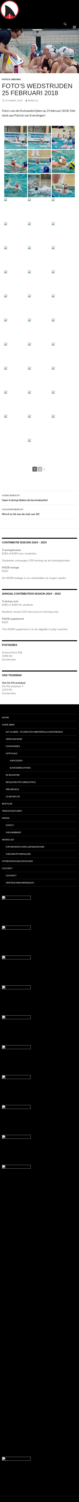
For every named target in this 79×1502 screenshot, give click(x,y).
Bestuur (7, 803)
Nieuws (16, 79)
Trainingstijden (12, 810)
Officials (11, 753)
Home (5, 717)
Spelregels (12, 789)
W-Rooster (13, 774)
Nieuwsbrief (13, 832)
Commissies (13, 746)
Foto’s (10, 825)
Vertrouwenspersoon (20, 882)
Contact (7, 868)
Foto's (6, 79)
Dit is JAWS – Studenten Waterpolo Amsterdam (34, 731)
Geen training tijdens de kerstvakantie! (25, 498)
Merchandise (14, 739)
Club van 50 (13, 796)
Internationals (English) (17, 861)
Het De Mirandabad (14, 682)
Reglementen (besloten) (21, 782)
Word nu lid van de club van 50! (21, 512)
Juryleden (16, 760)
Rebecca (33, 100)
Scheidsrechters (20, 767)
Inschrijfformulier (18, 853)
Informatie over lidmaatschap (25, 846)
